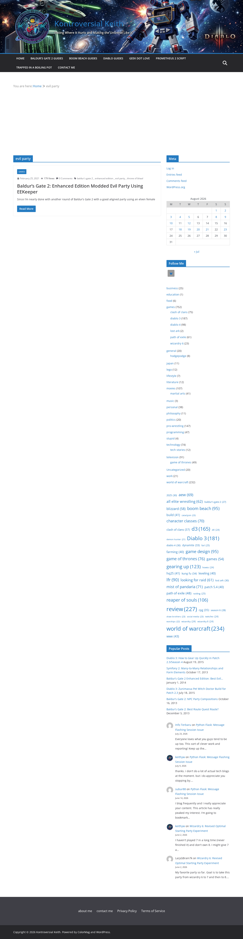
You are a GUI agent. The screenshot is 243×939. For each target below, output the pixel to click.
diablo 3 (175, 318)
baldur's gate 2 (85, 178)
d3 (201, 528)
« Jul (196, 251)
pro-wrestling (175, 426)
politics (171, 419)
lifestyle (171, 376)
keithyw (180, 757)
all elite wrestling (184, 501)
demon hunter (175, 539)
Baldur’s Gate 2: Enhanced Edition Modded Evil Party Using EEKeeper (80, 189)
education (172, 294)
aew (186, 494)
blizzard (175, 508)
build (173, 515)
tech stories (177, 450)
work (169, 476)
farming (175, 552)
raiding (199, 593)
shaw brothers (175, 616)
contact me (66, 67)
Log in (170, 168)
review (181, 609)
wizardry (188, 621)
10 (171, 223)
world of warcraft (177, 482)
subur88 (180, 789)
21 (207, 229)
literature (172, 382)
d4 (216, 529)
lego (169, 369)
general (171, 351)
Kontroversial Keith (88, 23)
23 (225, 229)
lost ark (175, 331)
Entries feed (174, 174)
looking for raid (197, 580)
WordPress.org (175, 187)
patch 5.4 (214, 587)
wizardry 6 (177, 343)
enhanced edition (104, 178)
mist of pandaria (184, 586)
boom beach (203, 508)
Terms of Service (153, 911)
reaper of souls (187, 600)
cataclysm (189, 515)
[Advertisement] (121, 117)
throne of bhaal (135, 178)
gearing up (183, 566)
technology (173, 444)
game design (202, 551)
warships (173, 621)
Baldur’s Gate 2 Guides (47, 58)
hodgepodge (178, 356)
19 (189, 229)
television (172, 457)
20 (198, 229)
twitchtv (212, 616)
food (169, 301)
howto (208, 567)
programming (175, 432)
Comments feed (176, 181)
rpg (204, 610)
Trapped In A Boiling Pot (34, 67)
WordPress (103, 932)
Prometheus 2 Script (171, 58)
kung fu (189, 573)
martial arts (177, 393)
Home (20, 58)
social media (195, 616)
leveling (207, 573)
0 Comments (66, 178)
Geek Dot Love (139, 58)
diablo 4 (175, 324)
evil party (120, 178)
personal (172, 407)
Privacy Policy (127, 911)
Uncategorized (175, 469)
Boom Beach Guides (83, 58)
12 (189, 223)
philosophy (173, 413)
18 (180, 229)
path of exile (178, 337)
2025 (171, 495)
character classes (185, 520)
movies (170, 388)
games (22, 171)
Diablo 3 (203, 538)
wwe (172, 636)
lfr (172, 579)
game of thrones (180, 462)
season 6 (218, 610)
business (172, 288)
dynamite (191, 545)
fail (205, 545)
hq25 (173, 573)
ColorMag (84, 932)
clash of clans (179, 312)
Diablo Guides (113, 58)
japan (170, 363)
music (170, 401)
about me (85, 911)
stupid (170, 438)
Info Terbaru (183, 725)
